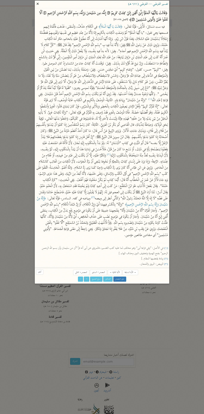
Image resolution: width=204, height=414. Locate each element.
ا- (80, 279)
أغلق (39, 272)
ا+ (86, 279)
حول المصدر (119, 279)
